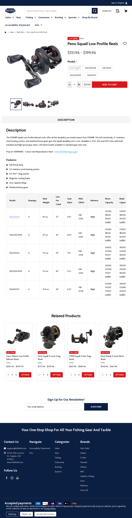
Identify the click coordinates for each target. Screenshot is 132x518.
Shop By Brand (89, 17)
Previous (4, 352)
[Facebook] (6, 478)
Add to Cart (109, 84)
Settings (12, 514)
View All (84, 490)
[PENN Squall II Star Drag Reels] (81, 337)
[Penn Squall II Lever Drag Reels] (50, 337)
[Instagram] (12, 478)
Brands (85, 442)
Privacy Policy (49, 508)
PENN (82, 38)
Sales (8, 17)
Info (37, 25)
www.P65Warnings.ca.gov (66, 151)
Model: (72, 61)
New (18, 17)
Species (72, 17)
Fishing (29, 17)
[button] (125, 11)
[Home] (6, 32)
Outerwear (44, 17)
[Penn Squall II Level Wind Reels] (113, 337)
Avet (82, 481)
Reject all (26, 514)
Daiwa (83, 453)
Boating (59, 17)
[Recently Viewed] (117, 11)
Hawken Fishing (87, 476)
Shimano (84, 485)
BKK (82, 471)
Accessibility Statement (17, 25)
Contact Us (106, 11)
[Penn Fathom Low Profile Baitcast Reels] (18, 337)
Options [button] (25, 375)
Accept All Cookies (45, 514)
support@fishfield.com (16, 448)
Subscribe (96, 407)
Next (127, 352)
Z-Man (83, 457)
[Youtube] (17, 478)
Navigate (35, 442)
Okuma (83, 467)
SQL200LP (14, 217)
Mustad (83, 462)
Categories (62, 442)
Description (66, 119)
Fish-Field (84, 448)
